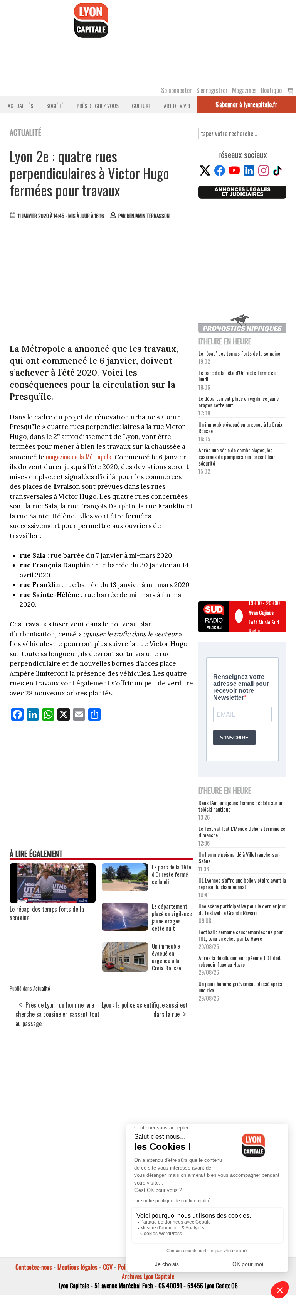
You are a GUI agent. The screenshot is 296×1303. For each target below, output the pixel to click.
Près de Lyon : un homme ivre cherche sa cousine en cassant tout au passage (57, 1014)
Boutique (271, 90)
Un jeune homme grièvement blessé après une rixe (240, 986)
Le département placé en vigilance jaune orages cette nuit (238, 401)
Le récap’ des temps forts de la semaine (47, 913)
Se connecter (176, 90)
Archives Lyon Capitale (148, 1276)
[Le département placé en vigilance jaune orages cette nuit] (125, 928)
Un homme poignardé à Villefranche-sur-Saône (239, 857)
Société (55, 105)
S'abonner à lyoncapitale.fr (246, 104)
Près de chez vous (98, 105)
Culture (141, 105)
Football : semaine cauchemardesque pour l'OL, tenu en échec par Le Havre (240, 935)
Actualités (20, 105)
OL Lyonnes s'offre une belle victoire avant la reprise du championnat (242, 883)
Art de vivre (177, 105)
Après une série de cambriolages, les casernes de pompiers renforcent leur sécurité (236, 456)
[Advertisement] (101, 283)
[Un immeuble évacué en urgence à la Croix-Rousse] (125, 969)
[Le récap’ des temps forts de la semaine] (53, 900)
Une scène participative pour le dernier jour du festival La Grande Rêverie (242, 909)
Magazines (244, 90)
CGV (108, 1267)
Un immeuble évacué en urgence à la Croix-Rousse (241, 427)
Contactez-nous (33, 1267)
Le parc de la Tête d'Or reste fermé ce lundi (237, 375)
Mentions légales (77, 1267)
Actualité (41, 988)
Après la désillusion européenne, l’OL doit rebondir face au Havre (239, 960)
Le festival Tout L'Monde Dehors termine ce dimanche (241, 831)
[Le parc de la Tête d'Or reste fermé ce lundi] (125, 888)
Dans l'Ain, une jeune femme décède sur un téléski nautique (240, 805)
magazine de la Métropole (78, 456)
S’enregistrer (212, 90)
